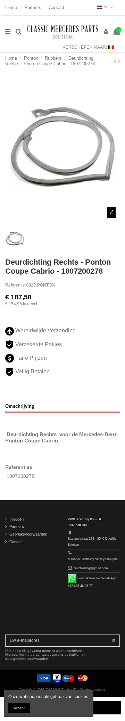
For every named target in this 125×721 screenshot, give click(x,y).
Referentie (15, 285)
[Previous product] (116, 61)
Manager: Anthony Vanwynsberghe (93, 559)
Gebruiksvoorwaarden (28, 534)
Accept (19, 708)
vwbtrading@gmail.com (91, 568)
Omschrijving (19, 406)
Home (11, 7)
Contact (56, 7)
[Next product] (119, 61)
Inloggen (16, 519)
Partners (33, 7)
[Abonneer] (113, 640)
